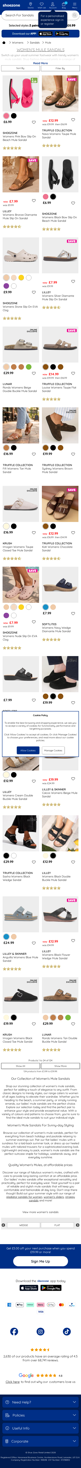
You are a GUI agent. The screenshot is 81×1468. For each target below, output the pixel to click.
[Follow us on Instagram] (40, 1331)
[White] (28, 277)
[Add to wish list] (33, 122)
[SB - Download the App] (40, 34)
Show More (60, 1066)
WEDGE (23, 1225)
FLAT (57, 1225)
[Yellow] (21, 277)
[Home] (4, 42)
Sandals (35, 42)
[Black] (14, 116)
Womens (17, 42)
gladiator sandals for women (24, 1197)
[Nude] (14, 277)
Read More (40, 63)
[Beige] (6, 607)
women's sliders (54, 1197)
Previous (3, 1225)
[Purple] (6, 286)
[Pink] (45, 196)
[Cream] (45, 855)
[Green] (28, 367)
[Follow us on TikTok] (67, 1331)
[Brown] (60, 367)
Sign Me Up (40, 1261)
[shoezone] (11, 5)
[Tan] (14, 367)
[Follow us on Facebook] (14, 1331)
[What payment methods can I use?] (40, 1308)
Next (78, 1225)
